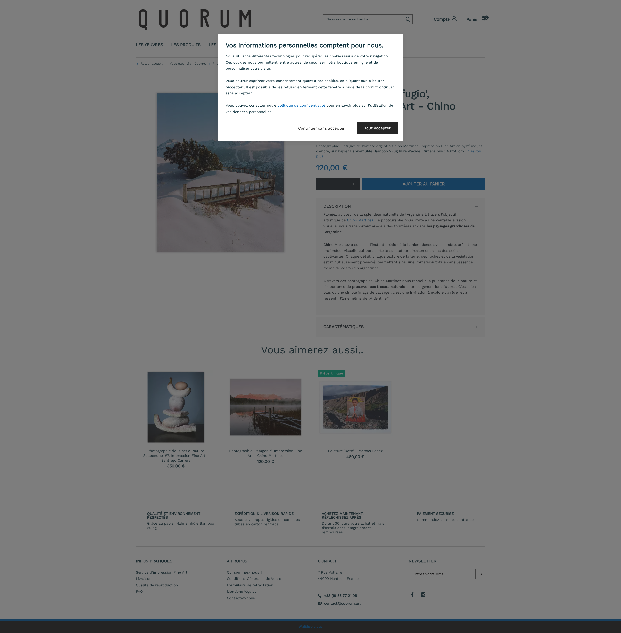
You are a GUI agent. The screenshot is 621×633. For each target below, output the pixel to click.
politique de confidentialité (301, 105)
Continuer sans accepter (321, 128)
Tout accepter (377, 128)
